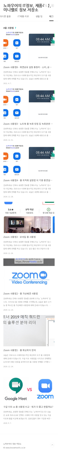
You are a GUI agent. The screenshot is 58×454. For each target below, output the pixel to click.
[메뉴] (52, 5)
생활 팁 (39, 16)
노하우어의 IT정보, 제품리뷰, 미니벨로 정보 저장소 (27, 5)
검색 (46, 6)
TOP (52, 445)
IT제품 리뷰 (23, 16)
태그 (51, 16)
